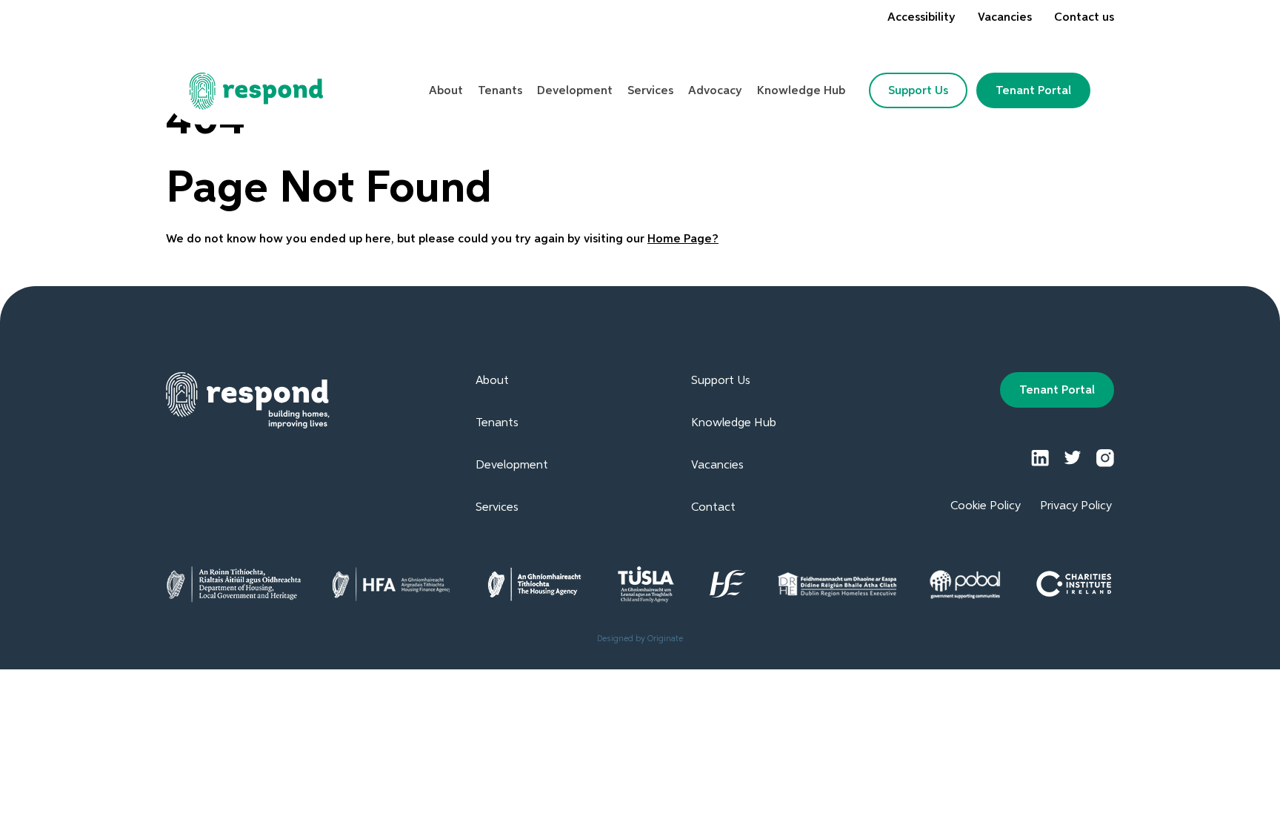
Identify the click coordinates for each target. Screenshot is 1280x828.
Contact (713, 508)
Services (497, 508)
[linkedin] (1040, 458)
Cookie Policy (985, 506)
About (492, 381)
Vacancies (1005, 18)
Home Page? (683, 239)
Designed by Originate (640, 639)
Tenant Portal (1033, 91)
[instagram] (1105, 458)
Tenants (497, 423)
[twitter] (1072, 458)
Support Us (918, 91)
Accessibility (921, 18)
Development (512, 465)
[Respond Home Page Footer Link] (248, 400)
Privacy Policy (1076, 506)
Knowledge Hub (733, 423)
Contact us (1084, 18)
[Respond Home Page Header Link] (257, 91)
